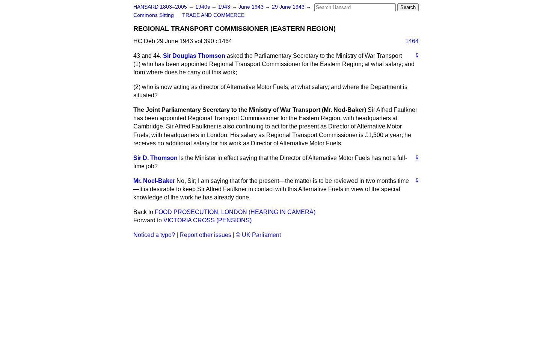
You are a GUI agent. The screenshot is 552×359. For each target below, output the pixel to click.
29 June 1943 (289, 7)
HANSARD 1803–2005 (160, 7)
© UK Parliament (258, 235)
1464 (412, 41)
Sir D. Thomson (155, 158)
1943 (225, 7)
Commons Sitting (154, 15)
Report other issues (205, 235)
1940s (203, 7)
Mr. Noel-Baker (154, 181)
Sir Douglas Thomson (194, 56)
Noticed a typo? (154, 235)
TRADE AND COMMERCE (213, 15)
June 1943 (251, 7)
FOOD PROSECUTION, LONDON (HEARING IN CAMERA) (235, 212)
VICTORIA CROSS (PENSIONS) (207, 220)
